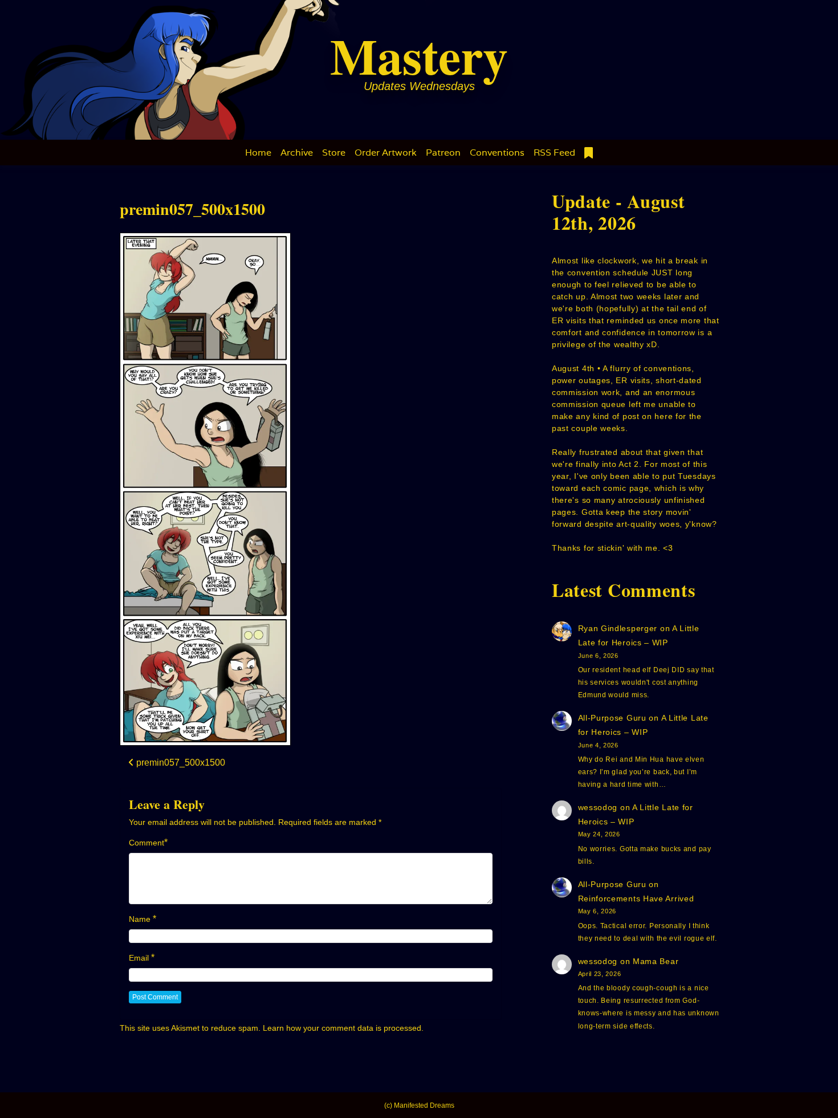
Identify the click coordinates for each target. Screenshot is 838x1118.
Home (258, 152)
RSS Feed (554, 152)
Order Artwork (386, 152)
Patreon (443, 152)
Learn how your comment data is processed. (343, 1027)
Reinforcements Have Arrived (636, 898)
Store (333, 152)
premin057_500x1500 (192, 209)
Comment (146, 842)
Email (139, 957)
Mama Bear (655, 961)
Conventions (497, 152)
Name (139, 919)
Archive (296, 152)
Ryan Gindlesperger (618, 628)
